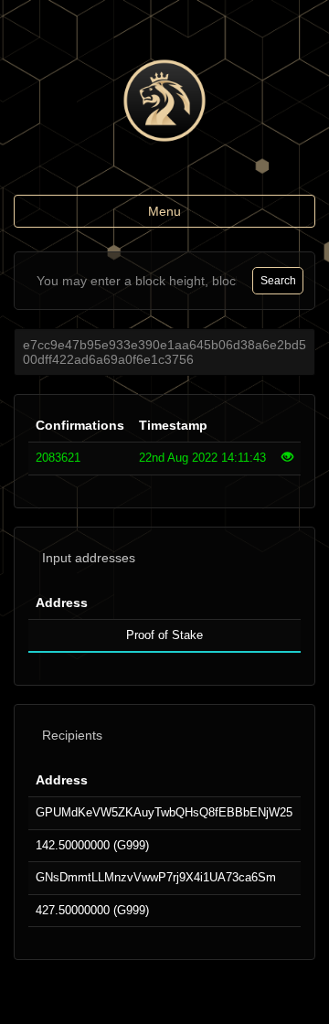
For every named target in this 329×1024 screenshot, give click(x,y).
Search (278, 280)
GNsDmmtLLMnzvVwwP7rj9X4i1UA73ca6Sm (156, 877)
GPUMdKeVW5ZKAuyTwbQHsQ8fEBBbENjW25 (164, 812)
